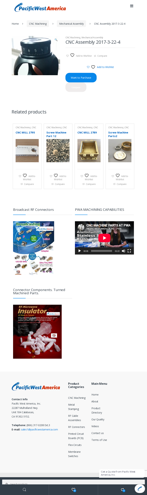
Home (15, 23)
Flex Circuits (75, 445)
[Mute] (123, 251)
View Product (35, 164)
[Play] (79, 251)
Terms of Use (99, 440)
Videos (95, 426)
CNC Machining (37, 23)
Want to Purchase (81, 77)
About (94, 401)
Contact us (97, 433)
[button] (55, 40)
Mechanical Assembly (71, 23)
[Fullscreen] (129, 251)
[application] (104, 238)
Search (24, 489)
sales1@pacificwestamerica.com (39, 429)
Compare (102, 55)
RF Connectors (76, 427)
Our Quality (97, 419)
